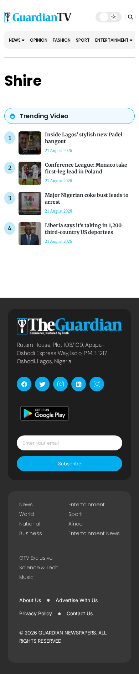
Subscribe (69, 463)
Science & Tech (38, 567)
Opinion (38, 40)
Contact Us (80, 613)
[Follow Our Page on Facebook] (24, 384)
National (29, 523)
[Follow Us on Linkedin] (78, 384)
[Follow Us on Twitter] (42, 384)
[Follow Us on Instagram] (60, 384)
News (15, 40)
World (26, 514)
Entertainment (112, 40)
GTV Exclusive (36, 557)
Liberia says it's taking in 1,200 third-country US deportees (83, 228)
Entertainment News (94, 533)
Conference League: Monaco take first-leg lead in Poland (86, 168)
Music (26, 577)
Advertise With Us (77, 600)
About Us (30, 600)
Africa (75, 523)
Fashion (62, 40)
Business (30, 533)
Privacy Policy (35, 613)
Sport (83, 40)
